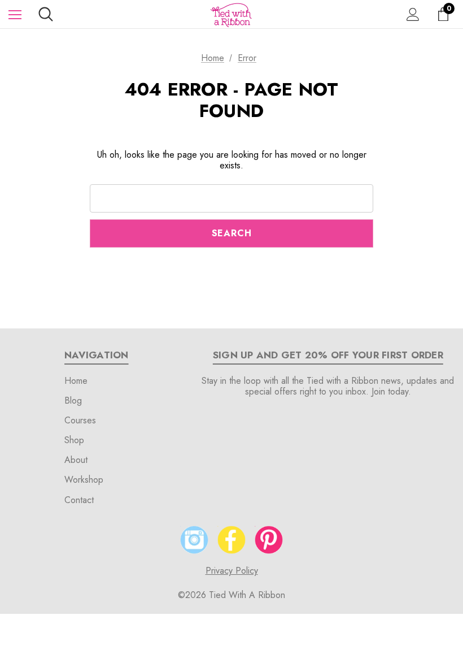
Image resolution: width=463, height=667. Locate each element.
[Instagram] (194, 540)
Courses (80, 420)
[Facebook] (231, 540)
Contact (79, 499)
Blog (73, 400)
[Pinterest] (269, 540)
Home (76, 380)
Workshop (83, 479)
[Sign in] (413, 14)
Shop (74, 440)
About (76, 459)
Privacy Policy (232, 570)
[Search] (45, 14)
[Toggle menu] (14, 14)
